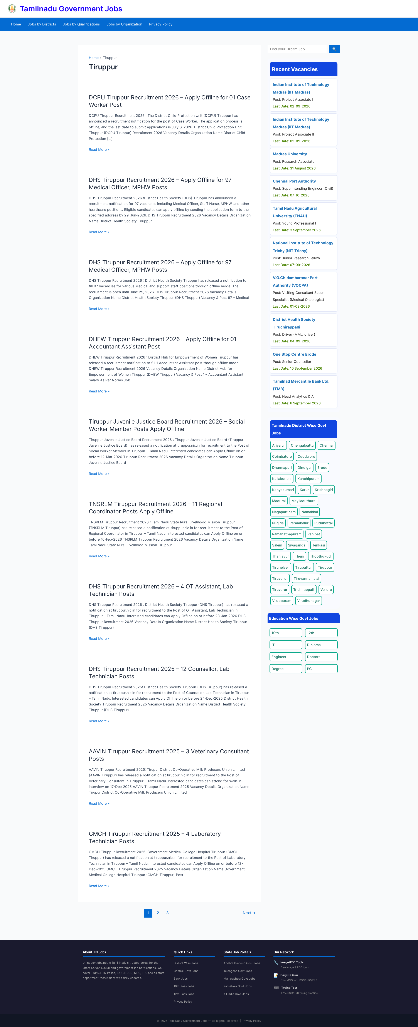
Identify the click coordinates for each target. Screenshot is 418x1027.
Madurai (279, 501)
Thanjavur (280, 556)
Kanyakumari (283, 490)
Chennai (327, 445)
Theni (299, 556)
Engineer (278, 657)
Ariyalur (278, 445)
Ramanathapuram (287, 534)
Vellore (326, 589)
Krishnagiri (324, 490)
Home (16, 24)
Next (249, 912)
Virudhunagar (308, 600)
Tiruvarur (279, 589)
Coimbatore (282, 456)
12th (310, 633)
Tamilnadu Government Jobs (71, 8)
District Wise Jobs (186, 963)
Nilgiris (278, 523)
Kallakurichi (282, 478)
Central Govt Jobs (186, 971)
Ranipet (313, 534)
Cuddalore (306, 456)
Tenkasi (318, 545)
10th (275, 633)
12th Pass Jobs (184, 994)
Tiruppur (325, 567)
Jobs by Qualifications (81, 24)
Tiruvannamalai (306, 578)
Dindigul (305, 467)
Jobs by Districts (42, 24)
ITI (273, 645)
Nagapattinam (284, 512)
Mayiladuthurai (304, 501)
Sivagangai (297, 545)
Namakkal (310, 512)
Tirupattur (303, 567)
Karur (304, 490)
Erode (322, 467)
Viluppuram (281, 600)
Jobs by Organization (124, 24)
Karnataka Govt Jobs (238, 986)
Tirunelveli (280, 567)
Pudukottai (323, 523)
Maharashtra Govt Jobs (239, 978)
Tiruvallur (280, 578)
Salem (277, 545)
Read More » (99, 149)
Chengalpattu (302, 445)
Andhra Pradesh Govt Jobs (242, 963)
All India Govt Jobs (236, 994)
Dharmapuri (282, 467)
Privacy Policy (160, 24)
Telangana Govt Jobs (238, 971)
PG (309, 669)
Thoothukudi (321, 556)
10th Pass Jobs (184, 986)
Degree (277, 669)
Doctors (313, 657)
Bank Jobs (181, 978)
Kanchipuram (308, 478)
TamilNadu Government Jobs (187, 1020)
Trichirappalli (304, 589)
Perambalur (299, 523)
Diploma (314, 645)
